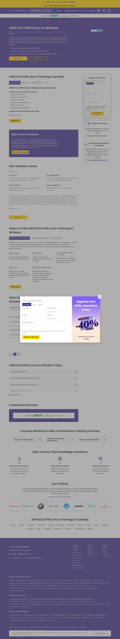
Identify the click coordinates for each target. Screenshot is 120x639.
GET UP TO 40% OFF (31, 337)
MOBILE (24, 315)
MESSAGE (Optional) (27, 322)
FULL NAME (25, 308)
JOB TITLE (49, 315)
